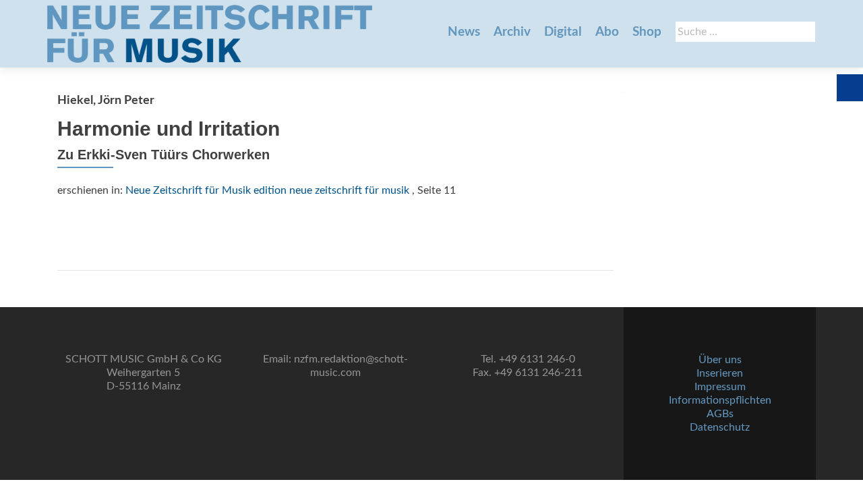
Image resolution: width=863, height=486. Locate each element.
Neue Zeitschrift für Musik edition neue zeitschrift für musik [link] (267, 190)
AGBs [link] (720, 413)
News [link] (464, 32)
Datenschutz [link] (720, 427)
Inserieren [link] (719, 373)
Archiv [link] (512, 32)
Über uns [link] (720, 359)
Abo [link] (607, 32)
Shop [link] (646, 32)
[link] (209, 34)
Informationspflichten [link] (720, 400)
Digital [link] (563, 32)
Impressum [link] (720, 386)
